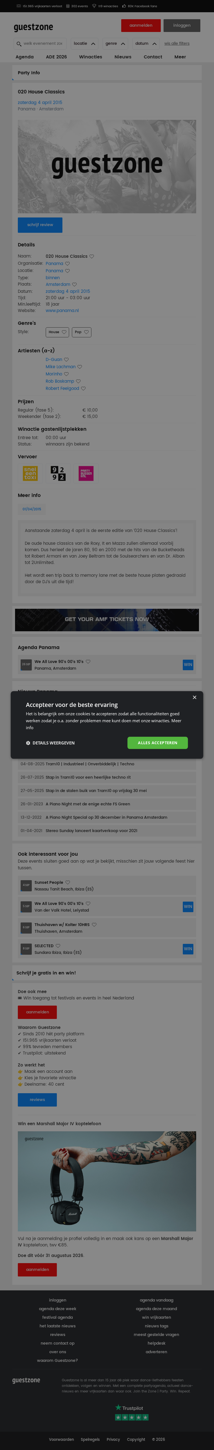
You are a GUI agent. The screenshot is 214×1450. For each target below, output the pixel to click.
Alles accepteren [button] (157, 742)
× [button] (194, 698)
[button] (50, 742)
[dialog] (107, 725)
